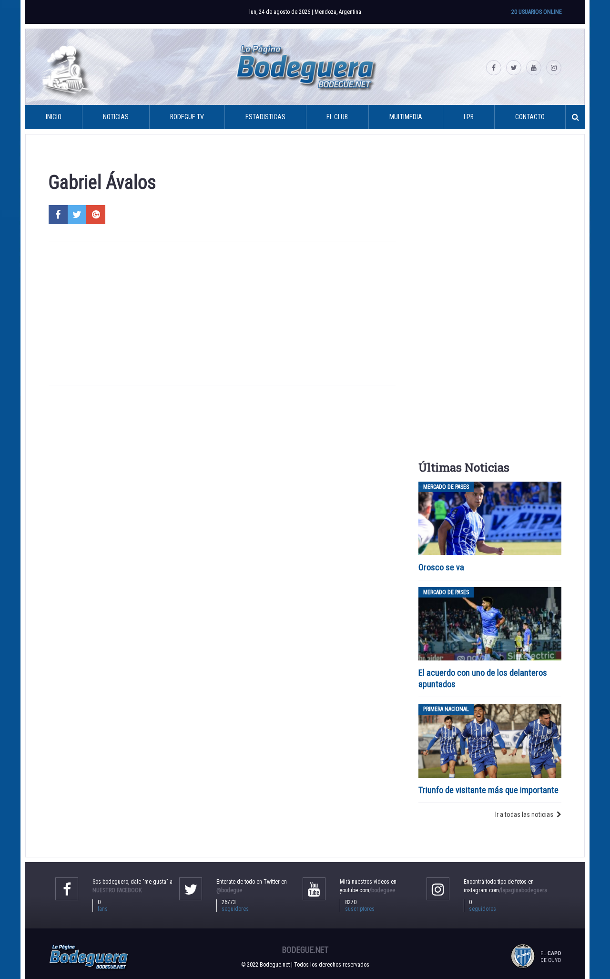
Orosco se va (441, 567)
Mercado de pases (446, 487)
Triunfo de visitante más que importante (488, 790)
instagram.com (505, 890)
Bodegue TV (187, 117)
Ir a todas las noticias (524, 814)
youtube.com (367, 890)
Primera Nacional (446, 709)
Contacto (530, 117)
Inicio (53, 117)
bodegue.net (305, 950)
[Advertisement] (222, 313)
